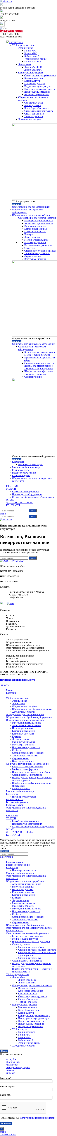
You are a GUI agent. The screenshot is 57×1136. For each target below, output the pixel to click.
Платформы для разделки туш (39, 89)
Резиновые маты (20, 470)
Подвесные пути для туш (37, 86)
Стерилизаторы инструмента (39, 363)
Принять (4, 851)
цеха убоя (11, 1059)
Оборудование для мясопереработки (31, 215)
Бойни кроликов (32, 61)
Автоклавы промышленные (38, 223)
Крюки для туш (32, 80)
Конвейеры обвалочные (36, 108)
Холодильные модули (29, 119)
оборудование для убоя (18, 1067)
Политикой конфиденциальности (37, 1118)
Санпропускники (33, 376)
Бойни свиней (31, 56)
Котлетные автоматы (35, 231)
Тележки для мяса (33, 116)
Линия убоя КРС (33, 67)
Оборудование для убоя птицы (40, 75)
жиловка (10, 1073)
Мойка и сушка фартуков (37, 355)
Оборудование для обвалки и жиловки (32, 709)
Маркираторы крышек (36, 239)
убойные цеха (13, 1062)
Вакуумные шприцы (35, 259)
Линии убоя (24, 64)
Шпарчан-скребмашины (36, 94)
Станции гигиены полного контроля (37, 949)
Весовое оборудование (24, 472)
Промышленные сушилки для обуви (31, 772)
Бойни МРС (30, 53)
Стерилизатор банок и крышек (40, 250)
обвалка (10, 1070)
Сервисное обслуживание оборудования (33, 497)
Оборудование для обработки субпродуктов (29, 927)
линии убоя (12, 1064)
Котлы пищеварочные (35, 228)
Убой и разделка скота (23, 45)
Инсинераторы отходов (30, 464)
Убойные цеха (25, 48)
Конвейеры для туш (34, 83)
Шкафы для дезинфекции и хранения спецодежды (38, 372)
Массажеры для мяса (35, 242)
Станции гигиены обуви (31, 947)
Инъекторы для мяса (35, 226)
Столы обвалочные (34, 113)
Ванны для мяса (32, 105)
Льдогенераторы (32, 237)
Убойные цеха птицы (35, 59)
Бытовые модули (21, 475)
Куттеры (28, 234)
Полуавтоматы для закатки (38, 245)
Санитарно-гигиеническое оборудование (33, 344)
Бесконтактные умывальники (39, 352)
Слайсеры (29, 248)
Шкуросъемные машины (37, 91)
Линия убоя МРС (33, 70)
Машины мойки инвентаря (26, 467)
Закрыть (4, 685)
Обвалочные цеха (33, 102)
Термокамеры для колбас (37, 253)
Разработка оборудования (25, 491)
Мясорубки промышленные (38, 220)
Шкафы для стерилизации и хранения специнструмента (38, 367)
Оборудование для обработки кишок (31, 207)
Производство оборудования (27, 494)
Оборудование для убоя (30, 72)
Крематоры (18, 461)
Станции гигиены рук (29, 958)
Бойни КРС (30, 50)
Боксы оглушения (33, 78)
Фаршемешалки (32, 256)
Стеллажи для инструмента (38, 111)
